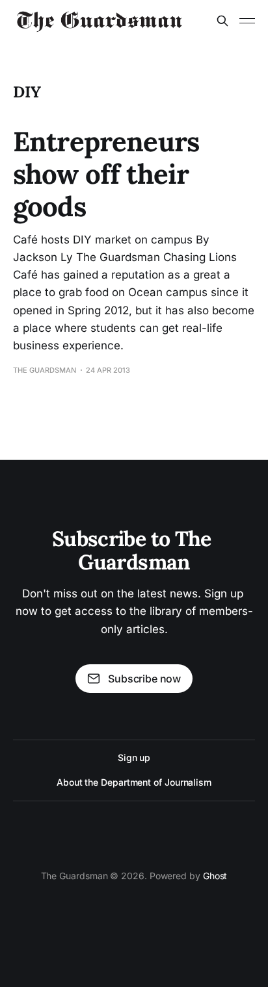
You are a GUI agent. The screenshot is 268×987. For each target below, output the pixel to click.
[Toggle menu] (247, 21)
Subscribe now (144, 678)
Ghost (215, 875)
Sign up (134, 757)
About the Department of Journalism (134, 782)
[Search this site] (222, 21)
